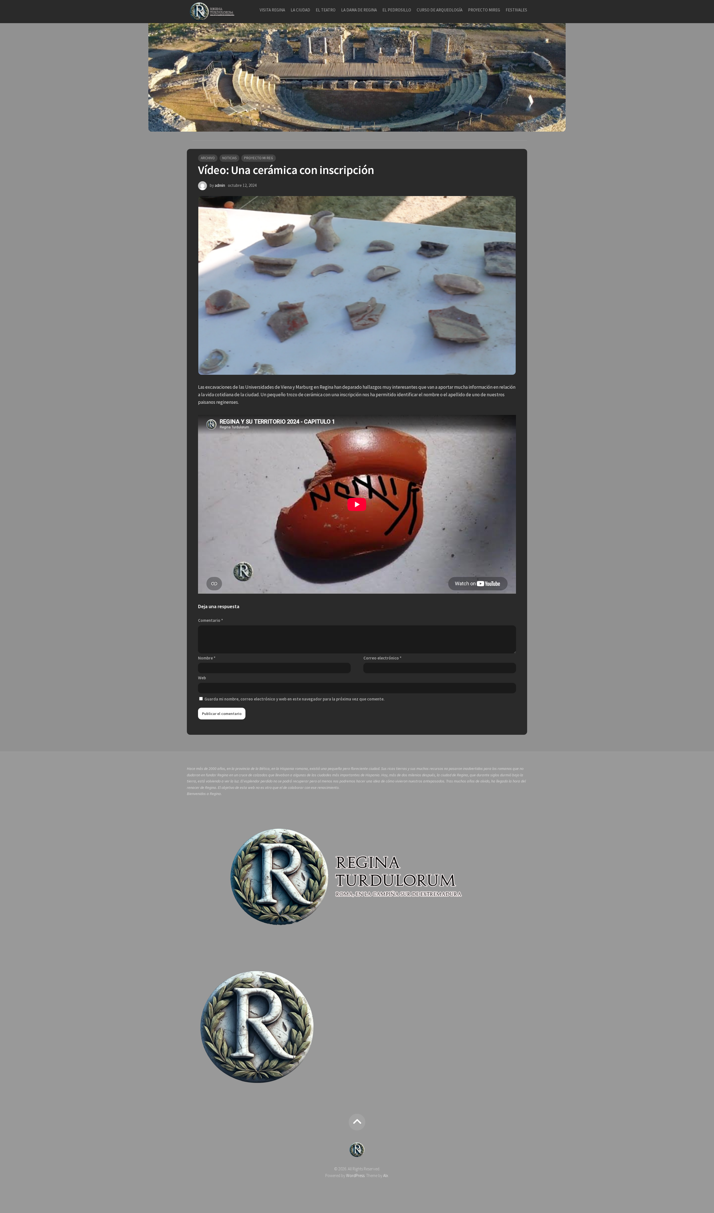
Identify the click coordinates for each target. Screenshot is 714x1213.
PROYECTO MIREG (484, 10)
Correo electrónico (382, 658)
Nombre (207, 658)
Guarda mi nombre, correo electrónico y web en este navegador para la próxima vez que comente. (294, 699)
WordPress (355, 1175)
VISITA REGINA (272, 10)
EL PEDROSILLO (396, 10)
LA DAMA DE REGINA (359, 10)
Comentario (210, 620)
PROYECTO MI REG (258, 158)
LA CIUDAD (300, 10)
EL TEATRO (326, 10)
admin (220, 185)
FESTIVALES (516, 10)
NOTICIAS (229, 158)
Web (202, 677)
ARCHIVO (208, 158)
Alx (385, 1175)
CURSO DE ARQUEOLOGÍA (439, 10)
